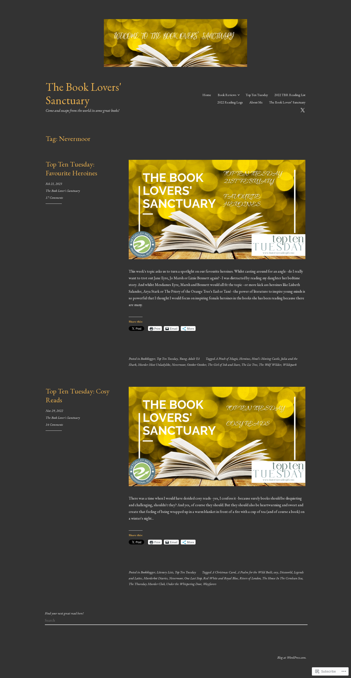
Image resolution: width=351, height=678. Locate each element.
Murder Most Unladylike (154, 364)
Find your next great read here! (64, 613)
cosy (276, 572)
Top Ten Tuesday (257, 95)
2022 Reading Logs (230, 102)
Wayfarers (209, 584)
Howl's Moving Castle (266, 358)
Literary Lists (165, 572)
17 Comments (54, 197)
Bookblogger (148, 358)
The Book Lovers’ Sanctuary (287, 102)
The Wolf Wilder (270, 364)
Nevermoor (179, 364)
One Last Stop (193, 578)
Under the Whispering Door (184, 584)
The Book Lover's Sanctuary (63, 190)
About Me (256, 102)
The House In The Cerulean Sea (282, 578)
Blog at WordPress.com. (291, 657)
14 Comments (54, 424)
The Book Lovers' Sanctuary (84, 94)
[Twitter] (302, 109)
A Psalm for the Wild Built (254, 572)
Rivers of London (250, 578)
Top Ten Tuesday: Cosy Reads (77, 396)
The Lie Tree (249, 364)
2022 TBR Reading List (289, 95)
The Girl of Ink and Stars (224, 364)
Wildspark (290, 364)
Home (206, 95)
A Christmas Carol (224, 572)
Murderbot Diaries (156, 578)
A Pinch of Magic (227, 358)
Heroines (244, 358)
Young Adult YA (189, 358)
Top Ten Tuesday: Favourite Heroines (71, 169)
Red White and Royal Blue (220, 578)
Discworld (286, 572)
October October (196, 364)
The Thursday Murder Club (147, 584)
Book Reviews (227, 95)
